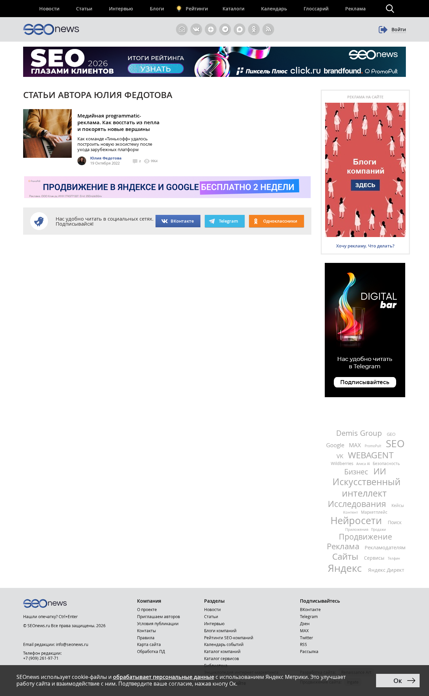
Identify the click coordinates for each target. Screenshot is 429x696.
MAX (355, 445)
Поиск (395, 522)
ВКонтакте (182, 221)
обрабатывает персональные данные (163, 677)
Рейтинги (197, 8)
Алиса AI (363, 464)
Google (336, 445)
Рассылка (309, 651)
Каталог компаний (222, 651)
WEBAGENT (370, 455)
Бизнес (357, 471)
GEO (391, 434)
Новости (49, 8)
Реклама (355, 8)
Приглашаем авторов (158, 616)
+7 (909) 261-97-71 (41, 658)
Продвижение (365, 536)
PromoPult (373, 446)
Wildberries (342, 463)
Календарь (274, 8)
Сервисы (375, 558)
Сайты (346, 556)
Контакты (146, 630)
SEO (395, 443)
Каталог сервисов (221, 658)
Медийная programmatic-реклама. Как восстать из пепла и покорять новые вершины (118, 122)
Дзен (305, 623)
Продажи (378, 529)
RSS (303, 644)
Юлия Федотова (106, 157)
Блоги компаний (220, 630)
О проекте (147, 609)
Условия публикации (158, 623)
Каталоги (233, 8)
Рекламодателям (385, 547)
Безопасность (386, 463)
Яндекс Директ (386, 569)
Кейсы (397, 505)
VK (340, 456)
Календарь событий (224, 644)
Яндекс (346, 568)
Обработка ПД (151, 651)
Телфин (394, 558)
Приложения (357, 529)
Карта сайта (149, 644)
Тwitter (306, 637)
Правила (146, 637)
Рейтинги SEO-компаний (228, 637)
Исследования (358, 503)
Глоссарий (316, 8)
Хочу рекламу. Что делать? (365, 246)
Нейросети (357, 520)
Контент (351, 512)
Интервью (121, 8)
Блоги (157, 8)
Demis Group (360, 433)
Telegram (309, 616)
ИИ (379, 471)
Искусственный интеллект (366, 487)
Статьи (84, 8)
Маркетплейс (374, 512)
